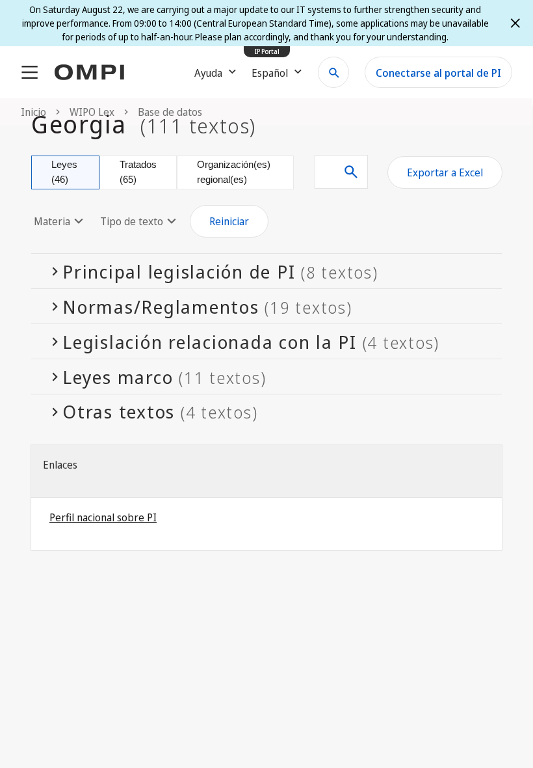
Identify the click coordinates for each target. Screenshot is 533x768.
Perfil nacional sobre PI (103, 517)
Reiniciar (229, 221)
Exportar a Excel (445, 172)
